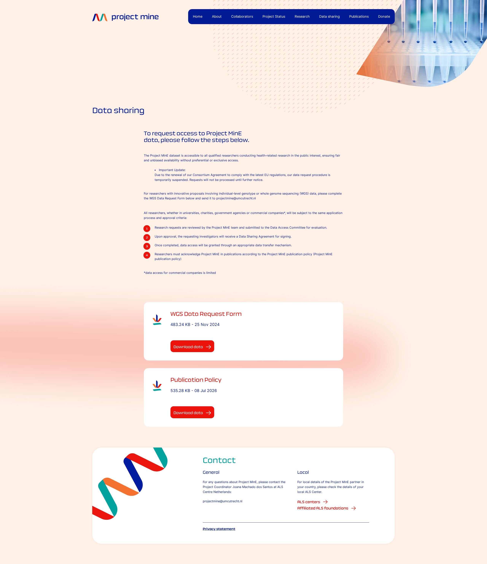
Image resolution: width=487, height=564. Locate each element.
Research (302, 16)
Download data (188, 347)
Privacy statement (219, 529)
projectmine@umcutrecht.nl (222, 501)
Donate (384, 16)
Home (197, 16)
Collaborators (242, 16)
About (217, 16)
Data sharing (329, 16)
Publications (359, 16)
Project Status (274, 16)
